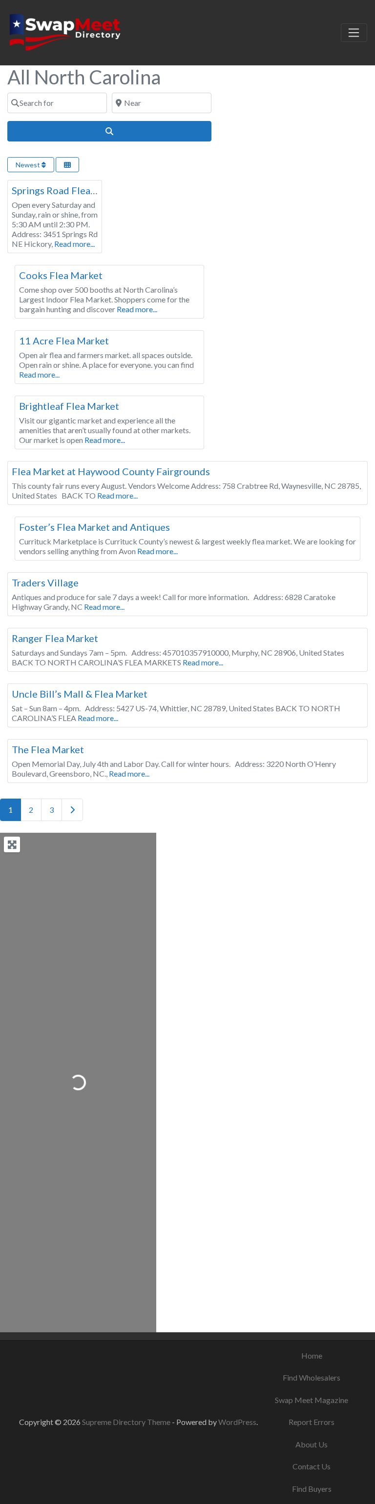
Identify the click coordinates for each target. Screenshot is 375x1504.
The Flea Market (48, 749)
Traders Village (45, 582)
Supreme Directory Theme (127, 1421)
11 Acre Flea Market (64, 340)
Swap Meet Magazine (311, 1399)
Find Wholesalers (311, 1377)
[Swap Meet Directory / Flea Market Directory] (65, 31)
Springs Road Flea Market (68, 190)
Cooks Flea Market (61, 275)
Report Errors (311, 1421)
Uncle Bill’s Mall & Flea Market (79, 694)
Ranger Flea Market (55, 638)
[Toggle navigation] (354, 32)
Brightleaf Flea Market (69, 406)
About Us (311, 1444)
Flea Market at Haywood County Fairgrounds (111, 471)
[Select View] (67, 164)
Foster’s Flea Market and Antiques (94, 527)
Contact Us (311, 1466)
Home (311, 1355)
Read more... (74, 243)
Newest (29, 164)
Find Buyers (312, 1488)
